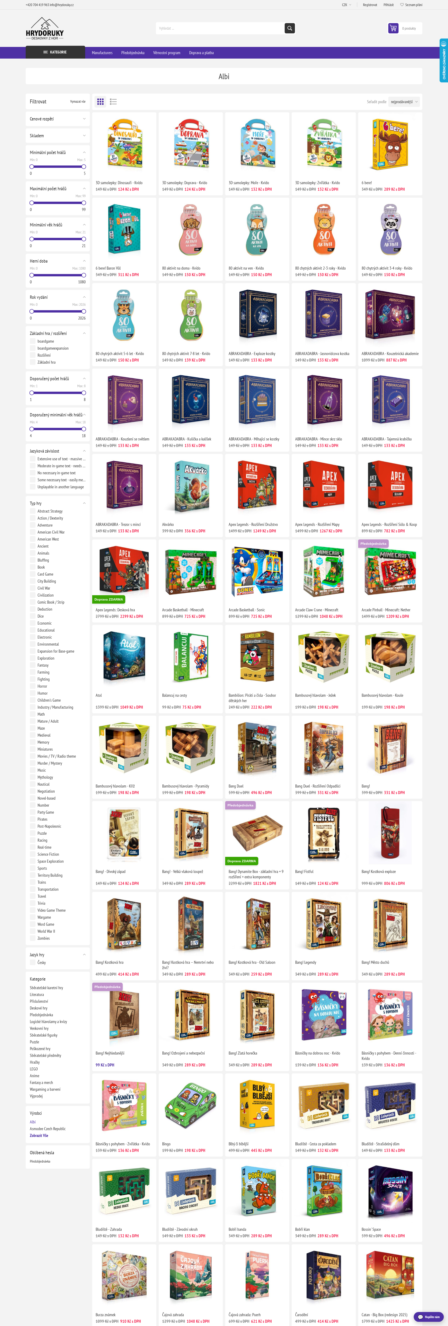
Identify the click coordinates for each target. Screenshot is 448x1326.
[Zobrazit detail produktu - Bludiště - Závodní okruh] (191, 1191)
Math (41, 714)
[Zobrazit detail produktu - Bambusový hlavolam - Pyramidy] (191, 748)
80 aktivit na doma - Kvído (181, 268)
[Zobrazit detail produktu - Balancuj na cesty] (191, 657)
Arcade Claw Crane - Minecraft (316, 609)
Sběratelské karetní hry (46, 987)
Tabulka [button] (100, 102)
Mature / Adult (48, 721)
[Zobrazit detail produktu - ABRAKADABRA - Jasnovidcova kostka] (324, 315)
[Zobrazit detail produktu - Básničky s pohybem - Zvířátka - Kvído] (124, 1105)
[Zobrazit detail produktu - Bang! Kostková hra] (124, 924)
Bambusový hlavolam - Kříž (115, 786)
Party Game (46, 812)
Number (43, 805)
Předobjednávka (41, 1014)
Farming (43, 672)
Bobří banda (237, 1229)
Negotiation (46, 791)
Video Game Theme (52, 910)
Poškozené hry (40, 1048)
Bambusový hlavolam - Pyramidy (185, 786)
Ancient (43, 546)
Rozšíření (44, 355)
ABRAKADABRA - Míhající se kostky (254, 439)
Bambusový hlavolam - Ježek (315, 695)
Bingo (166, 1144)
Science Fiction (48, 854)
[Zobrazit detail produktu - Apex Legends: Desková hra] (124, 571)
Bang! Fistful (304, 871)
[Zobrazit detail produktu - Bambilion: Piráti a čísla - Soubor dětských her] (257, 657)
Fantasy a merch (41, 1082)
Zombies (44, 938)
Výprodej (36, 1096)
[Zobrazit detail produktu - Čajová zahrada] (191, 1276)
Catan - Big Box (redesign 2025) (384, 1314)
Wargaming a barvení (45, 1089)
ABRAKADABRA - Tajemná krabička (387, 439)
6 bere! (367, 182)
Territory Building (50, 875)
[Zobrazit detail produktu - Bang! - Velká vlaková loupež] (191, 833)
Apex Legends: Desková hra (115, 609)
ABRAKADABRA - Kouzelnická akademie (390, 353)
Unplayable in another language (61, 486)
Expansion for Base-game (56, 651)
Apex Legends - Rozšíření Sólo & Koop (389, 524)
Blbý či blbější (238, 1144)
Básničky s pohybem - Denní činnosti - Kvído (389, 1055)
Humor (43, 693)
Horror (42, 686)
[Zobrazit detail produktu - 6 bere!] (390, 144)
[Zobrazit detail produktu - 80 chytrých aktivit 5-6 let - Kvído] (124, 315)
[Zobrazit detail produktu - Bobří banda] (257, 1191)
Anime (34, 1075)
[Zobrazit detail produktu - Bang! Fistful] (324, 833)
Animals (43, 553)
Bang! (366, 786)
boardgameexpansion (53, 348)
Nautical (43, 784)
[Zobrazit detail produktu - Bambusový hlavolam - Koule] (390, 657)
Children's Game (49, 700)
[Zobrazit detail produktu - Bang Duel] (257, 748)
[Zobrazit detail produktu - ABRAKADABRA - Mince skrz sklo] (324, 401)
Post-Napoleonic (49, 826)
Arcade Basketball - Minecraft (183, 609)
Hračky (35, 1062)
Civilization (46, 595)
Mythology (45, 777)
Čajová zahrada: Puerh (245, 1314)
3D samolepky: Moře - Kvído (249, 182)
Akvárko (168, 524)
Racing (42, 840)
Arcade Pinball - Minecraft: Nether (386, 609)
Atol (99, 695)
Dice (41, 616)
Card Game (45, 574)
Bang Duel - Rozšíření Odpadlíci (317, 786)
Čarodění (301, 1314)
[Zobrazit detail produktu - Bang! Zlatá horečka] (257, 1015)
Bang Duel (236, 786)
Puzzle (42, 833)
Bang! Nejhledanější (110, 1053)
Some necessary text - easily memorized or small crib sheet (62, 479)
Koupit (134, 169)
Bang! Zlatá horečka (243, 1053)
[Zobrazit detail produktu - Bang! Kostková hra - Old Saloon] (257, 924)
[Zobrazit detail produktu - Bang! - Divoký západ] (124, 833)
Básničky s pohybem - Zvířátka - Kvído (123, 1144)
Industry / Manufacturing (55, 707)
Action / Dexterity (50, 518)
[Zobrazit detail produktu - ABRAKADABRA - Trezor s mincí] (124, 486)
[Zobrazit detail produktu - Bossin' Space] (390, 1191)
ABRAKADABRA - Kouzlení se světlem (122, 439)
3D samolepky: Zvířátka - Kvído (317, 182)
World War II (46, 931)
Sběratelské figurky (43, 1035)
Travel (42, 896)
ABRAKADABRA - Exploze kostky (252, 353)
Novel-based (47, 798)
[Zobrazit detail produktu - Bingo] (191, 1105)
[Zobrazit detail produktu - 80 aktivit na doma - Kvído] (191, 230)
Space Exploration (51, 861)
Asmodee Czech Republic (48, 1128)
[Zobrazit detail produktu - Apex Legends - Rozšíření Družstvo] (257, 486)
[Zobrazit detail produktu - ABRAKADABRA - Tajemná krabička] (390, 401)
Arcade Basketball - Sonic (247, 609)
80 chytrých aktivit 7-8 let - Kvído (186, 353)
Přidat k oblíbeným (103, 169)
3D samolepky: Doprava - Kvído (184, 182)
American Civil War (51, 532)
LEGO (34, 1069)
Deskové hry (38, 1008)
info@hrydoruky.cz (62, 4)
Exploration (46, 658)
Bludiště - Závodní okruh (180, 1229)
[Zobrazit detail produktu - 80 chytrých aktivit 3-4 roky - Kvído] (390, 230)
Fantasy (43, 665)
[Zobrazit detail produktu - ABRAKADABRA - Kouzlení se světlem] (124, 401)
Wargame (44, 917)
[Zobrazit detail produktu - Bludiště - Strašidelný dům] (390, 1105)
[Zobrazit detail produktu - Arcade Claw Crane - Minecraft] (324, 571)
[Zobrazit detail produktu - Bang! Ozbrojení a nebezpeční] (191, 1015)
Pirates (42, 819)
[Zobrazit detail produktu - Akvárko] (191, 486)
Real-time (44, 847)
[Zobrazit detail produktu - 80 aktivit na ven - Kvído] (257, 230)
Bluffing (43, 560)
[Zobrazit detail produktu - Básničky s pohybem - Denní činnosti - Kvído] (390, 1015)
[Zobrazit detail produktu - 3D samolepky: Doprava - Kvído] (191, 144)
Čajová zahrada (173, 1314)
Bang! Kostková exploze (379, 871)
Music (42, 770)
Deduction (45, 609)
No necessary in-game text (57, 472)
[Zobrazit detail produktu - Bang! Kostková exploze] (390, 833)
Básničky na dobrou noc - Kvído (317, 1053)
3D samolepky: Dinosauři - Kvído (119, 182)
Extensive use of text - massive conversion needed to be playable (62, 458)
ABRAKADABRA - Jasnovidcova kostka (322, 353)
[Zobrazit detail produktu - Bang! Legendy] (324, 924)
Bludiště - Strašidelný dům (380, 1144)
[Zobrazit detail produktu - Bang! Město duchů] (390, 924)
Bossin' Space (371, 1229)
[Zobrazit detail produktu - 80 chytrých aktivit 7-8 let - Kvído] (191, 315)
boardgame (46, 341)
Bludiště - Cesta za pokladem (315, 1144)
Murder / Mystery (50, 763)
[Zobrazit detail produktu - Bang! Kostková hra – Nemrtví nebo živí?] (191, 924)
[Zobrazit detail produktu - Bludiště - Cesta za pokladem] (324, 1105)
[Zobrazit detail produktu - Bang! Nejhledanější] (124, 1015)
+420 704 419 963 (37, 4)
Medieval (44, 735)
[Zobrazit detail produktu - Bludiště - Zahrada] (124, 1191)
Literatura (37, 994)
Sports (42, 868)
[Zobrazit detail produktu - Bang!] (390, 748)
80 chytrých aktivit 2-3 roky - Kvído (320, 268)
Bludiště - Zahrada (109, 1229)
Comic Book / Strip (51, 602)
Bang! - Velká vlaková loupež (182, 871)
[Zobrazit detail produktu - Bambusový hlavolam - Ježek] (324, 657)
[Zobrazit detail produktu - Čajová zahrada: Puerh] (257, 1276)
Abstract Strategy (50, 511)
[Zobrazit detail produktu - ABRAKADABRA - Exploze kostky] (257, 315)
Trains (42, 882)
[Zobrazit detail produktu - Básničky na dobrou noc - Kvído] (324, 1015)
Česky (42, 962)
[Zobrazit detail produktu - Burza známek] (124, 1276)
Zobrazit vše (39, 1135)
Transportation (48, 889)
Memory (43, 742)
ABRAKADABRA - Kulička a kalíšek (186, 439)
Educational (46, 630)
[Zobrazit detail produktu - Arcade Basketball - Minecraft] (191, 571)
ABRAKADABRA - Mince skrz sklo (318, 439)
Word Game (46, 924)
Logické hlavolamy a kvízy (48, 1021)
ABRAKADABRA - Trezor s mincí (118, 524)
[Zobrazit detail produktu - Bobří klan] (324, 1191)
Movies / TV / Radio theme (57, 756)
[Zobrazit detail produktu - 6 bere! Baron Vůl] (124, 230)
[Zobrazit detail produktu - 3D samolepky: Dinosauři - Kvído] (124, 144)
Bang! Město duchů (375, 962)
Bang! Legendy (305, 962)
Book (41, 567)
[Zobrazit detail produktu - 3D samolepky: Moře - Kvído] (257, 144)
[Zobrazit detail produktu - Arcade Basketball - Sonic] (257, 571)
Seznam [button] (113, 102)
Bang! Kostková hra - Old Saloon (252, 962)
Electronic (45, 637)
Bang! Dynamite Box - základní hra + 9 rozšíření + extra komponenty (256, 874)
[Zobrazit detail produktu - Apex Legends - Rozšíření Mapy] (324, 486)
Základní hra (47, 362)
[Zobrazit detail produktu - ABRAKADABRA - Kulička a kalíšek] (191, 401)
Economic (45, 623)
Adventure (45, 525)
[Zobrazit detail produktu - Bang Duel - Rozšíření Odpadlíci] (324, 748)
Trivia (41, 903)
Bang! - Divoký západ (111, 871)
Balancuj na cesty (174, 695)
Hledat (290, 28)
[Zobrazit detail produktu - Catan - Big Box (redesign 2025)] (390, 1276)
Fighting (44, 679)
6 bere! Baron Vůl (108, 268)
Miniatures (45, 749)
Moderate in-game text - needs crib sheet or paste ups (62, 465)
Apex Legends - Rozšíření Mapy (317, 524)
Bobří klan (302, 1229)
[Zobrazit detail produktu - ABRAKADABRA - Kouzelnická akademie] (390, 315)
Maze (41, 728)
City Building (47, 581)
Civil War (44, 588)
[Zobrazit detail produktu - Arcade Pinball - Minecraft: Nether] (390, 571)
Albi (33, 1122)
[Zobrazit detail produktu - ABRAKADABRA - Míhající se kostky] (257, 401)
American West (48, 539)
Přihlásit (389, 4)
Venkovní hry (39, 1028)
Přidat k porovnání (113, 169)
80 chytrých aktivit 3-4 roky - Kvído (387, 268)
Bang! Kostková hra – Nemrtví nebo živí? (188, 965)
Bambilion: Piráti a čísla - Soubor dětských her (252, 698)
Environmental (48, 644)
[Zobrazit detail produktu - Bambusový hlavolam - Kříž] (124, 748)
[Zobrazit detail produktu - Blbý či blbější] (257, 1105)
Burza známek (106, 1314)
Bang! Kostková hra (109, 962)
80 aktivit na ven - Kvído (246, 268)
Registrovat (370, 4)
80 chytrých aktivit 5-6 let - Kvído (120, 353)
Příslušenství (39, 1001)
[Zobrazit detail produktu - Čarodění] (324, 1276)
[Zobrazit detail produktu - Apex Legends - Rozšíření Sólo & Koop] (390, 486)
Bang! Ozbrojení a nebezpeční (183, 1053)
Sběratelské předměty (45, 1055)
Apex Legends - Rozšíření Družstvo (253, 524)
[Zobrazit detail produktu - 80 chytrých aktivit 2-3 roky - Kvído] (324, 230)
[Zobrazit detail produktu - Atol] (124, 657)
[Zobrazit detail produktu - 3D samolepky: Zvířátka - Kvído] (324, 144)
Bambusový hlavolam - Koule (382, 695)
